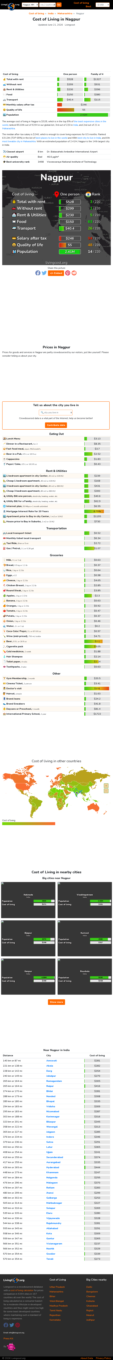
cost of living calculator (21, 1290)
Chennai (90, 1296)
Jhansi (49, 1192)
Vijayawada (53, 1218)
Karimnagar (53, 1116)
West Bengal (57, 1301)
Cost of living (81, 3)
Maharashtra (8, 128)
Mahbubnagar (54, 1203)
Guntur (50, 1238)
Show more (56, 1002)
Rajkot (89, 1310)
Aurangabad (53, 1162)
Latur (49, 1147)
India (75, 125)
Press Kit (8, 1338)
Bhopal (50, 1101)
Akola (49, 1065)
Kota (49, 1233)
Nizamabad (52, 1111)
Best (88, 6)
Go (58, 4)
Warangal (52, 1126)
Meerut (90, 1315)
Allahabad (52, 1228)
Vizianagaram (54, 1243)
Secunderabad (54, 1157)
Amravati (51, 1060)
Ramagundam (54, 1081)
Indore (50, 1137)
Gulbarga (51, 1197)
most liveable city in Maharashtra (19, 141)
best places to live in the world (51, 138)
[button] (37, 272)
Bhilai (49, 1091)
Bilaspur (51, 1121)
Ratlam (50, 1187)
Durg (49, 1071)
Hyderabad (52, 1167)
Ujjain (49, 1152)
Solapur (50, 1208)
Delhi (89, 1287)
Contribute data (56, 425)
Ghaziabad (92, 1305)
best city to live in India (89, 138)
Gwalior (50, 1253)
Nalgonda (51, 1177)
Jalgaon (50, 1132)
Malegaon (52, 1182)
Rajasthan (55, 1315)
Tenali (49, 1259)
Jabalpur (51, 1076)
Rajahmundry (53, 1223)
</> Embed (56, 273)
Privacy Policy (103, 1358)
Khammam (52, 1172)
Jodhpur (90, 1320)
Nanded (50, 1096)
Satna (49, 1142)
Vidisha (50, 1106)
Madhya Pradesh (59, 1305)
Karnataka (55, 1320)
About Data (86, 1358)
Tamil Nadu (56, 1310)
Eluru (49, 1213)
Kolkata (90, 1301)
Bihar (52, 1296)
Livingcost (70, 24)
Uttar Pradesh (57, 1287)
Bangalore (92, 1291)
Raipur (50, 1086)
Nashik (50, 1248)
